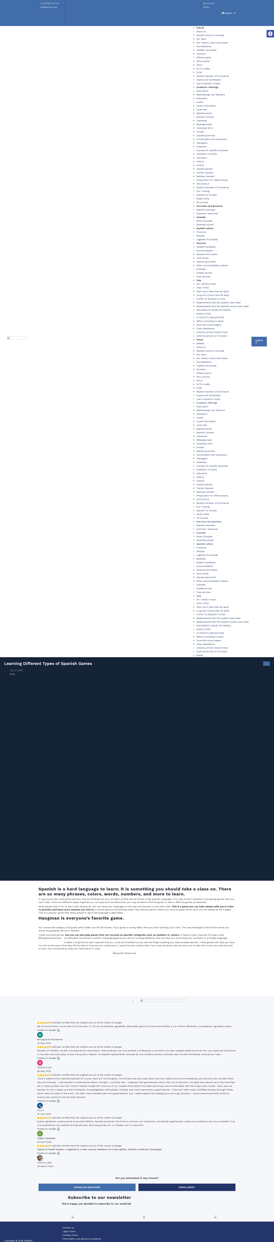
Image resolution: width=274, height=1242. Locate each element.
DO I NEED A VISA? (206, 284)
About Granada (204, 221)
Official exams (204, 57)
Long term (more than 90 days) (213, 295)
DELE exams (203, 61)
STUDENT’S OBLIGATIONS (210, 317)
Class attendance (206, 328)
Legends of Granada (207, 239)
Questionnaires (204, 113)
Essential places (205, 224)
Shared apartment (206, 261)
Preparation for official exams (212, 180)
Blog (12, 674)
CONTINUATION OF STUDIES (212, 336)
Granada (201, 217)
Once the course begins (209, 325)
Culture (200, 165)
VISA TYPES (203, 287)
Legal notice (69, 1231)
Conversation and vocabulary (212, 139)
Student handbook (206, 247)
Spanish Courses (205, 117)
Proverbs (201, 232)
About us (201, 31)
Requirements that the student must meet (219, 302)
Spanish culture (205, 228)
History (200, 161)
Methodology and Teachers (211, 94)
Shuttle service (204, 273)
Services (201, 243)
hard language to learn (92, 888)
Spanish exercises (206, 209)
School (200, 27)
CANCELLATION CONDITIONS (212, 332)
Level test (202, 109)
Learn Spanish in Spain (208, 83)
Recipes (201, 235)
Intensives (202, 120)
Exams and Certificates (209, 80)
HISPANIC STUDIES (207, 154)
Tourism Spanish (205, 172)
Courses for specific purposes (212, 150)
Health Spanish (204, 169)
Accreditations (204, 46)
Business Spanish (205, 176)
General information (207, 254)
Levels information (206, 106)
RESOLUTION (203, 313)
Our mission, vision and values (212, 42)
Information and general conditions (81, 1238)
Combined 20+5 (205, 128)
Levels (200, 102)
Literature (202, 158)
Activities (201, 269)
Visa (199, 280)
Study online (203, 198)
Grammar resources (207, 213)
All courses (202, 202)
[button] (270, 33)
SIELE (200, 65)
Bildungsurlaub (204, 124)
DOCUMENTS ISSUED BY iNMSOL (214, 310)
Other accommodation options (212, 265)
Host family (203, 258)
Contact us (68, 1227)
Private (200, 132)
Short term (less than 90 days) (213, 291)
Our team (201, 39)
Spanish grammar (206, 135)
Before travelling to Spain (210, 321)
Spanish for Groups (207, 195)
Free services (203, 276)
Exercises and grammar (210, 206)
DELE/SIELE (203, 184)
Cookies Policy (70, 1235)
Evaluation (202, 98)
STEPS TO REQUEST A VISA (211, 299)
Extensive (201, 146)
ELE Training (203, 191)
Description (202, 91)
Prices (200, 339)
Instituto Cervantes (206, 50)
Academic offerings (207, 87)
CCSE (199, 72)
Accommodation (205, 250)
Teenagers (202, 143)
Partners (201, 54)
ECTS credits (203, 68)
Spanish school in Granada (210, 35)
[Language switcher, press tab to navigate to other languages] (228, 13)
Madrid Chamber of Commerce (213, 76)
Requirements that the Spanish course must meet (223, 306)
